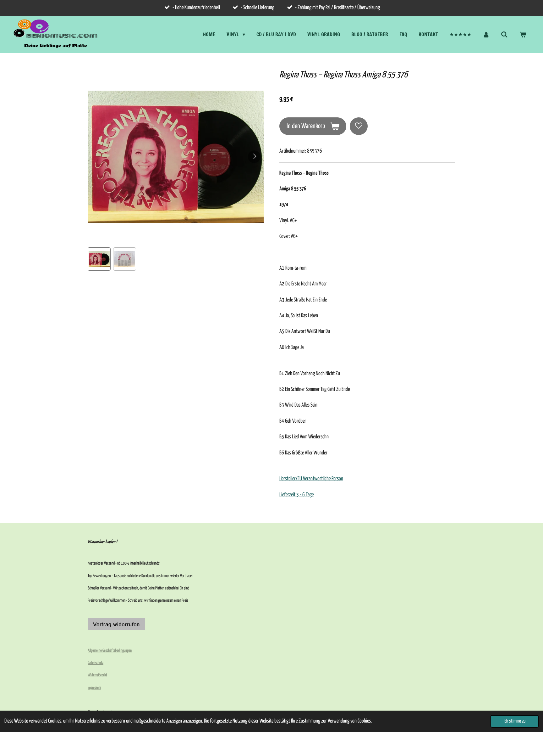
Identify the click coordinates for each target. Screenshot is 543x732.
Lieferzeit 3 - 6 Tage (296, 495)
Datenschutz (95, 663)
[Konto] (486, 34)
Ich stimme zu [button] (514, 721)
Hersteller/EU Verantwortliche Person (311, 478)
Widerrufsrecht (97, 675)
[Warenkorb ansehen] (522, 34)
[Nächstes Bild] (254, 156)
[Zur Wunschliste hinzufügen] (358, 126)
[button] (99, 258)
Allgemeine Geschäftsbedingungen (110, 651)
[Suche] (504, 34)
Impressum (94, 688)
